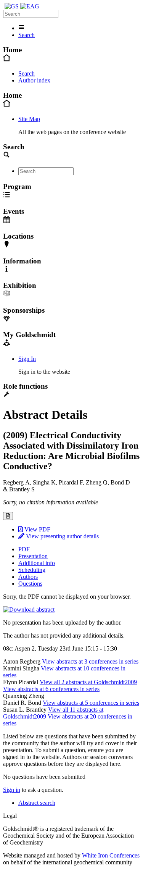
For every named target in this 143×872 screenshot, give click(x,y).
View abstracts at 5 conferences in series (91, 702)
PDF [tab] (24, 549)
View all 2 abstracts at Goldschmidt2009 (88, 682)
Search (26, 35)
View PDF (36, 529)
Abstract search (36, 802)
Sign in (11, 789)
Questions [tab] (30, 583)
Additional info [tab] (36, 563)
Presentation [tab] (33, 556)
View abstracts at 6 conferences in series (51, 689)
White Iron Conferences (111, 855)
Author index (34, 80)
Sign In (27, 358)
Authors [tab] (28, 576)
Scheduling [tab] (31, 570)
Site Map (29, 119)
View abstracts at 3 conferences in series (90, 661)
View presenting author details (61, 536)
